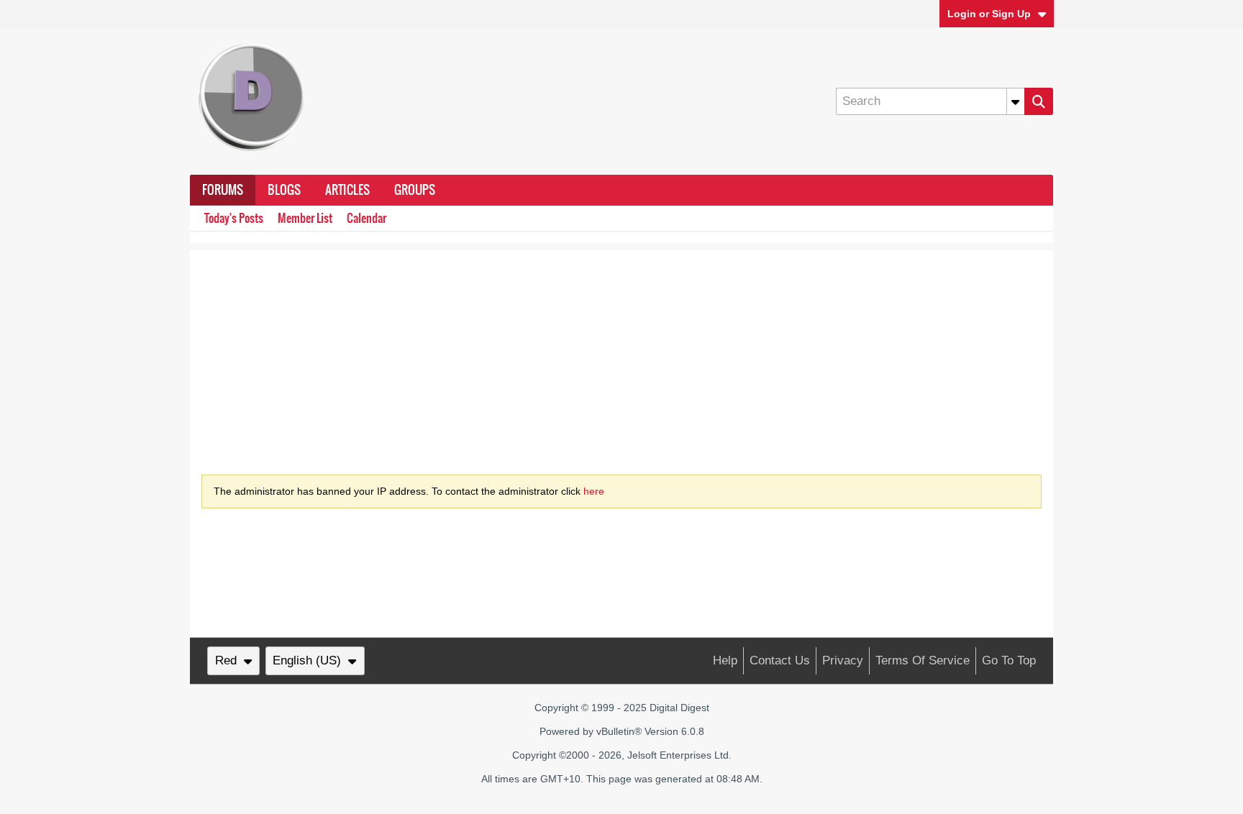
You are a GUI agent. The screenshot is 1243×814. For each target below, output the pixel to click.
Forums (222, 189)
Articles (347, 189)
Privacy (842, 660)
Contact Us (780, 660)
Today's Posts (233, 218)
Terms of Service (922, 660)
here (593, 491)
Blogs (284, 189)
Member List (305, 218)
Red (226, 660)
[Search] (1038, 101)
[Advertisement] (621, 351)
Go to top (1009, 660)
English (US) (307, 660)
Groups (414, 189)
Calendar (366, 218)
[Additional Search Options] (1015, 101)
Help (725, 660)
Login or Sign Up (989, 13)
